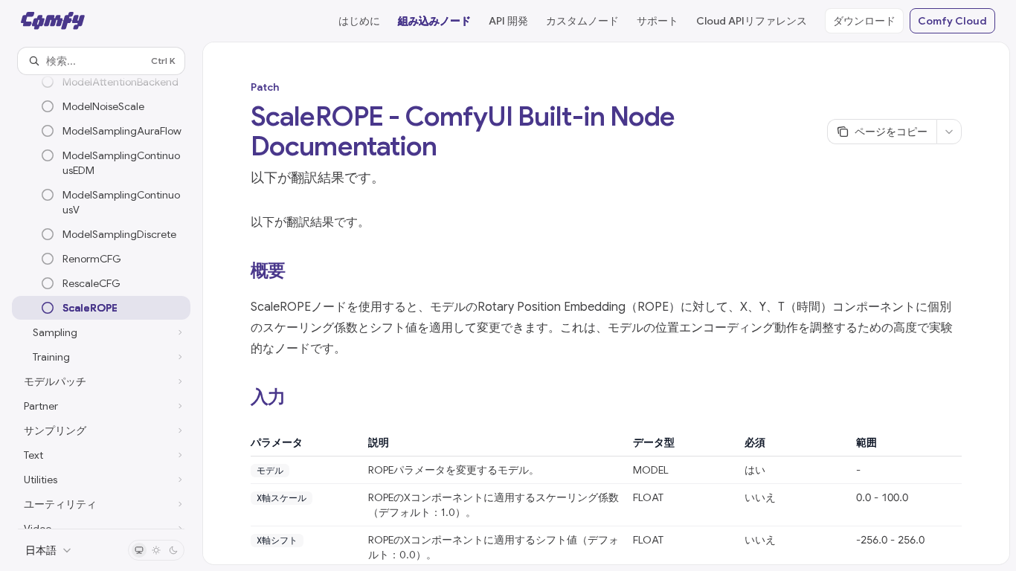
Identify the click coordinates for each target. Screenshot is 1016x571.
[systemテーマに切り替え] (139, 550)
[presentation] (101, 301)
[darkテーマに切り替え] (173, 550)
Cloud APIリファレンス (751, 21)
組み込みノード (434, 21)
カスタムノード (582, 21)
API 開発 (508, 21)
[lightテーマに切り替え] (156, 550)
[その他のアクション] (949, 131)
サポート (657, 21)
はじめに (359, 21)
